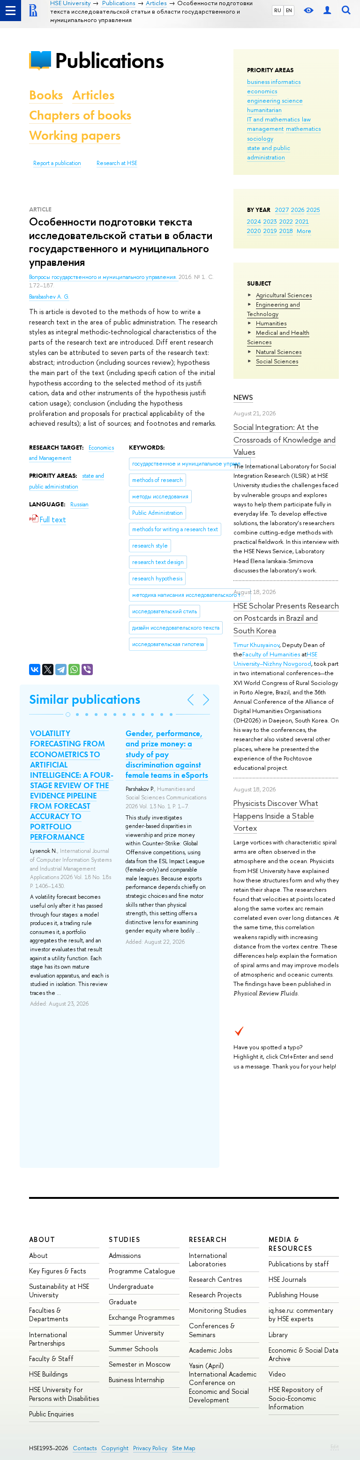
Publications (109, 60)
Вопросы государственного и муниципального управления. (104, 277)
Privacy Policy (150, 1448)
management (265, 128)
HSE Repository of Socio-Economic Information (296, 1398)
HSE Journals (287, 1279)
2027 (282, 209)
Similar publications (84, 699)
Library (278, 1334)
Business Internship (137, 1379)
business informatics (273, 81)
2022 (286, 221)
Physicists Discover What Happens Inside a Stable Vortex (275, 815)
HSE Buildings (48, 1374)
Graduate (123, 1301)
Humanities (271, 323)
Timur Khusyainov (256, 644)
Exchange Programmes (141, 1317)
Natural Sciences (278, 351)
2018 (286, 230)
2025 (313, 209)
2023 (270, 221)
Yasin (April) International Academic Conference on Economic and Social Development (222, 1382)
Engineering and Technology (273, 309)
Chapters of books (80, 115)
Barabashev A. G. (49, 297)
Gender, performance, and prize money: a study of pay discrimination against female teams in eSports (167, 754)
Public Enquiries (51, 1413)
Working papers (74, 135)
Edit (334, 1446)
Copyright (114, 1448)
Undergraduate (131, 1286)
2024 (254, 221)
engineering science (275, 100)
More (304, 230)
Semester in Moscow (140, 1364)
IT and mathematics (273, 119)
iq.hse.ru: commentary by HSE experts (301, 1314)
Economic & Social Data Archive (303, 1354)
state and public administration (268, 152)
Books (46, 95)
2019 (270, 230)
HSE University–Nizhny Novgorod (275, 659)
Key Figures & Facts (57, 1270)
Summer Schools (133, 1348)
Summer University (136, 1332)
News (243, 397)
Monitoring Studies (217, 1310)
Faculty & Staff (51, 1358)
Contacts (85, 1448)
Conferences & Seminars (212, 1330)
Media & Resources (291, 1243)
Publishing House (294, 1294)
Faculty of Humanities (271, 654)
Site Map (183, 1448)
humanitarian (264, 109)
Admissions (125, 1255)
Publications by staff (299, 1263)
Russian (79, 504)
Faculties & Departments (48, 1314)
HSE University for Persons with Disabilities (64, 1393)
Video (277, 1374)
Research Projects (215, 1294)
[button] (68, 714)
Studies (124, 1239)
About (42, 1239)
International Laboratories (208, 1259)
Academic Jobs (210, 1350)
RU (277, 10)
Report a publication (57, 163)
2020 (254, 230)
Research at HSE (117, 163)
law (306, 119)
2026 (297, 209)
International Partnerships (48, 1338)
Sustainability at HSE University (59, 1290)
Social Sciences (277, 361)
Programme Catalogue (142, 1270)
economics (262, 91)
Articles (93, 95)
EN (289, 10)
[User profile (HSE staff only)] (327, 10)
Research (208, 1239)
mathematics (303, 128)
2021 (302, 221)
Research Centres (215, 1279)
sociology (260, 138)
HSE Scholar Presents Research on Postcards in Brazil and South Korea (286, 618)
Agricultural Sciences (284, 295)
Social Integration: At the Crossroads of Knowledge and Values (284, 439)
